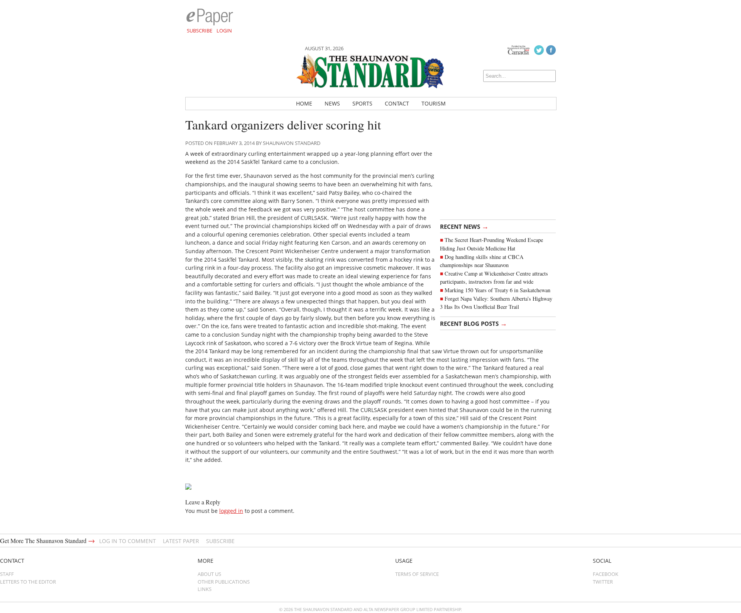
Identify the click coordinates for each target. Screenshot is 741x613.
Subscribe (199, 30)
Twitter (603, 581)
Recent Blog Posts (473, 323)
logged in (231, 510)
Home (304, 103)
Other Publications (224, 581)
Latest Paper (181, 541)
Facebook (605, 573)
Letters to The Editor (28, 581)
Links (204, 589)
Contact (397, 103)
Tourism (433, 103)
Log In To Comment (127, 541)
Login (224, 30)
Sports (362, 103)
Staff (7, 573)
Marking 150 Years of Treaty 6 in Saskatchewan (497, 290)
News (332, 103)
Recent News (464, 226)
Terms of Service (417, 573)
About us (209, 573)
